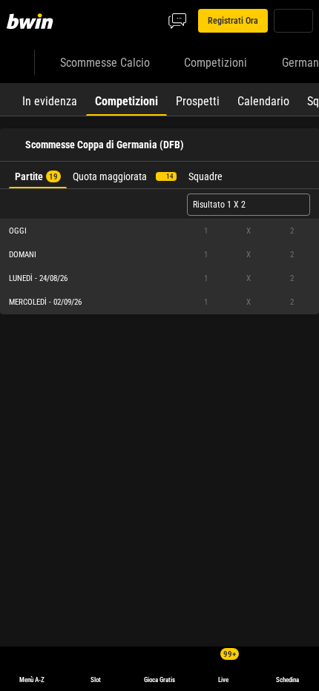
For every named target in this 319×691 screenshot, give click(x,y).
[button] (159, 231)
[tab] (49, 99)
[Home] (32, 21)
